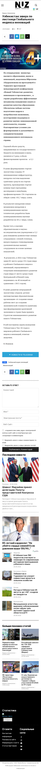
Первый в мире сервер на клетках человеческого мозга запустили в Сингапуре (10, 646)
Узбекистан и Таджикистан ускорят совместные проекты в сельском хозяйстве (24, 577)
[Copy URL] (27, 36)
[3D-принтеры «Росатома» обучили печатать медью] (11, 667)
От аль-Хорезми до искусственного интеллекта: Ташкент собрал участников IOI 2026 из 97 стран (29, 680)
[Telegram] (17, 36)
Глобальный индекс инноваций (18, 362)
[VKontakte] (21, 746)
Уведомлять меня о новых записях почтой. (20, 445)
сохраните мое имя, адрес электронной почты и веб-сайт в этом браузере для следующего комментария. (19, 433)
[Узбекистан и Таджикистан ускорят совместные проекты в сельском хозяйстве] (7, 575)
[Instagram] (21, 740)
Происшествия (18, 601)
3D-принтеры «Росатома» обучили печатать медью (10, 678)
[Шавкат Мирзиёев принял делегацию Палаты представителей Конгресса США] (20, 470)
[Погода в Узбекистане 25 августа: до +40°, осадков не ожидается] (7, 591)
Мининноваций (8, 365)
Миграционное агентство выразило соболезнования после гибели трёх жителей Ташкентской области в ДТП (26, 608)
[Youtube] (21, 749)
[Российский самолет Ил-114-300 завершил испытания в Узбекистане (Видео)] (30, 634)
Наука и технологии (8, 13)
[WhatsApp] (22, 36)
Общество (17, 553)
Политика (5, 484)
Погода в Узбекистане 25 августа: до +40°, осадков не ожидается (26, 592)
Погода (16, 587)
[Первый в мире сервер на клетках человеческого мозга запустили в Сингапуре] (11, 634)
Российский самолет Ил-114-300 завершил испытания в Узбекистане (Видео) (30, 647)
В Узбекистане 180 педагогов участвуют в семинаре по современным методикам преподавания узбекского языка (26, 559)
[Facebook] (11, 36)
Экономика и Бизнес (20, 571)
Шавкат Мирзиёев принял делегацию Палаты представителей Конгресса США (18, 491)
